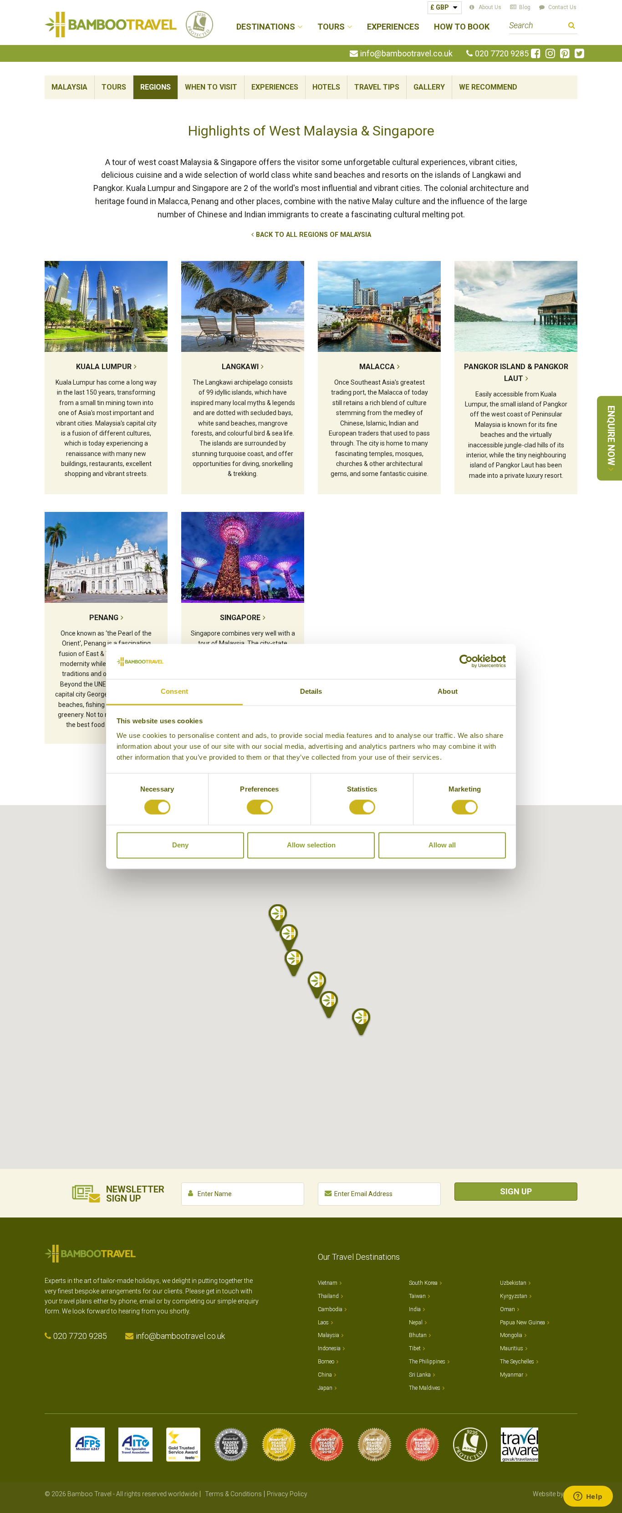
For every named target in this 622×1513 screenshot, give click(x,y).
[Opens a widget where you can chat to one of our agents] (588, 1497)
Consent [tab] (174, 691)
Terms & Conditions (233, 1494)
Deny (180, 845)
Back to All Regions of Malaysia (313, 235)
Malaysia (69, 87)
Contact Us (562, 7)
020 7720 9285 (502, 54)
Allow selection (311, 845)
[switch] (260, 807)
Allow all (442, 845)
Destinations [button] (265, 27)
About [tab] (448, 691)
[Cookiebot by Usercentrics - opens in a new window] (466, 661)
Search (571, 26)
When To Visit (211, 87)
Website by (555, 1494)
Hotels (326, 87)
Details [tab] (311, 691)
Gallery (429, 87)
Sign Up (516, 1191)
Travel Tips (376, 87)
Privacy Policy (287, 1494)
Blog (524, 7)
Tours (114, 87)
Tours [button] (331, 27)
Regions (155, 87)
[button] (317, 985)
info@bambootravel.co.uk (406, 54)
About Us (490, 7)
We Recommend (488, 87)
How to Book (461, 27)
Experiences (393, 27)
